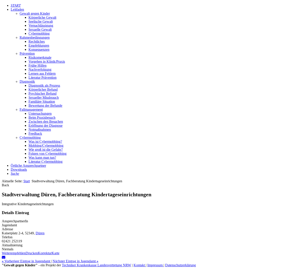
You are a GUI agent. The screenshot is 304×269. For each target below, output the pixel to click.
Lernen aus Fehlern (42, 73)
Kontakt (140, 265)
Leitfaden (17, 9)
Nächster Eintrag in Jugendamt (75, 261)
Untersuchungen (40, 113)
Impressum (155, 265)
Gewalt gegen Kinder (35, 13)
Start (26, 181)
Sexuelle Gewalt (40, 29)
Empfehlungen (38, 45)
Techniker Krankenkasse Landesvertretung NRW (96, 265)
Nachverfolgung (39, 69)
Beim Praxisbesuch (41, 117)
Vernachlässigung (40, 25)
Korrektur (45, 253)
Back (5, 185)
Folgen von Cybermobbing (47, 153)
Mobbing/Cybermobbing (45, 145)
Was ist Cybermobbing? (45, 141)
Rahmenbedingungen (35, 37)
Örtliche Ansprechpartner (28, 165)
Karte (55, 253)
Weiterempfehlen (14, 253)
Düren (40, 233)
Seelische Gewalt (40, 21)
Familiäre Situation (41, 101)
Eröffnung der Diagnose (45, 125)
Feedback (35, 133)
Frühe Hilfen (37, 65)
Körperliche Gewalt (42, 17)
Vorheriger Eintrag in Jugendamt (26, 261)
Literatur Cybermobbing (45, 161)
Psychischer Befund (42, 93)
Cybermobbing (39, 33)
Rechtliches (36, 41)
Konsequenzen (38, 49)
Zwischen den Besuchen (45, 121)
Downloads (19, 169)
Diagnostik (27, 81)
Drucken (32, 253)
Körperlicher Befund (43, 89)
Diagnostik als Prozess (44, 85)
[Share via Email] (3, 257)
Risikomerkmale (39, 57)
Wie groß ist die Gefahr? (45, 149)
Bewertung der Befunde (45, 105)
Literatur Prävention (42, 77)
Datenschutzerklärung (180, 265)
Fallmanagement (31, 109)
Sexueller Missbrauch (43, 97)
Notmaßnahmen (39, 129)
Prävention (27, 53)
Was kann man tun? (42, 157)
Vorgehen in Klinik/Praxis (46, 61)
